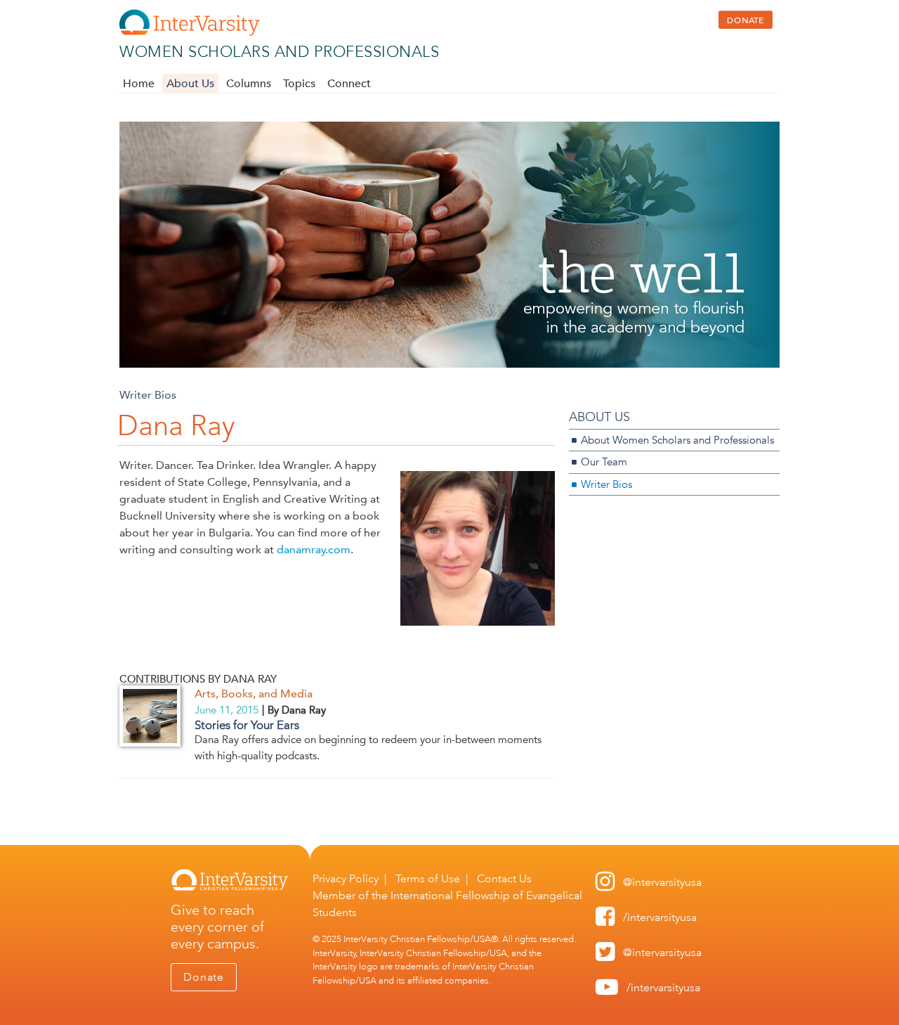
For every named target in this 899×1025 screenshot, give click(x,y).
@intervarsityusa (662, 882)
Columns (248, 83)
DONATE (745, 19)
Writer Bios (147, 394)
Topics (299, 83)
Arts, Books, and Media (254, 693)
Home (139, 83)
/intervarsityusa (660, 917)
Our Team (604, 461)
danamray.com (313, 549)
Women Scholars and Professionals (279, 51)
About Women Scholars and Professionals (677, 439)
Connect (349, 83)
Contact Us (504, 878)
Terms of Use (427, 878)
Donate (203, 977)
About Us (190, 83)
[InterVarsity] (189, 32)
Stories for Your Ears (247, 725)
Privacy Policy (346, 878)
